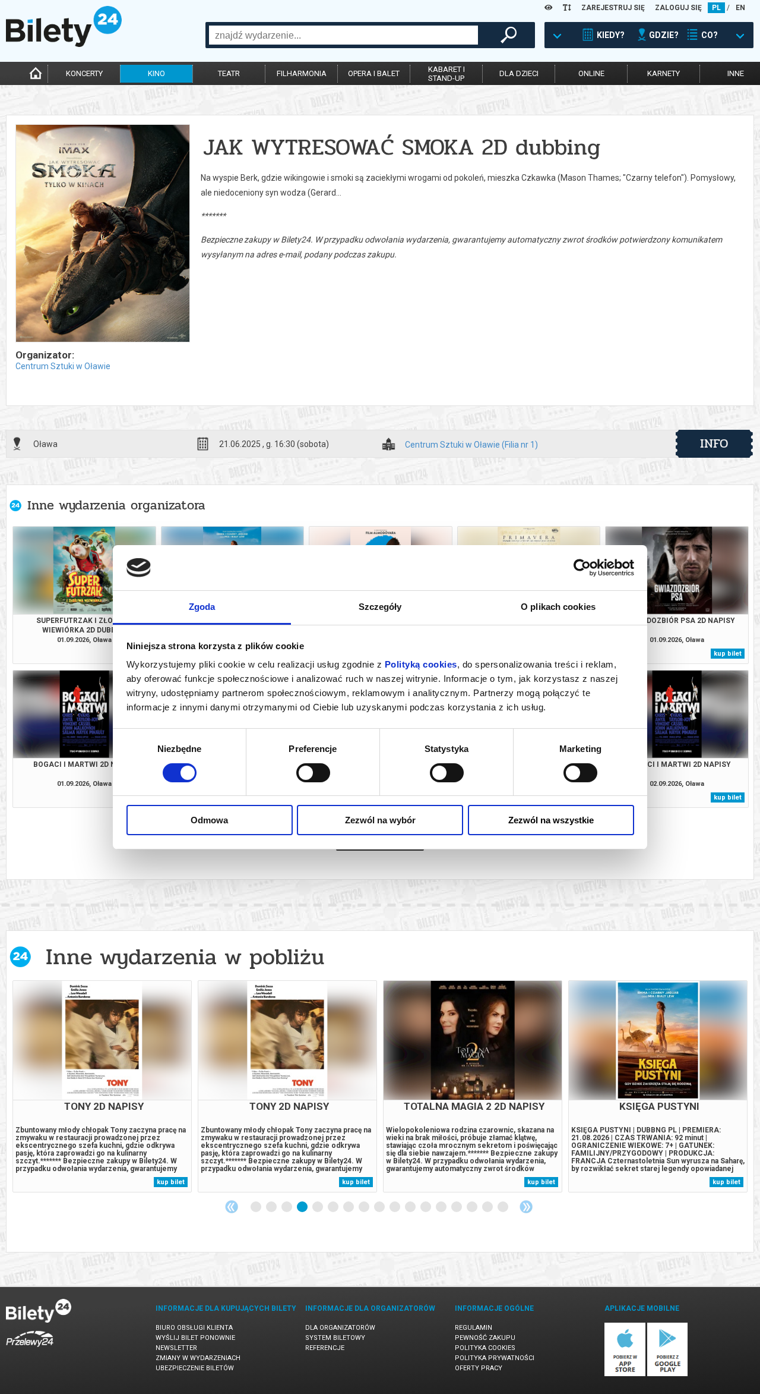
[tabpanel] (102, 1086)
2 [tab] (272, 1207)
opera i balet (374, 73)
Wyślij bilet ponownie (195, 1338)
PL (716, 8)
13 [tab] (442, 1207)
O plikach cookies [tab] (558, 607)
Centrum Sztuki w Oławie (62, 366)
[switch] (313, 772)
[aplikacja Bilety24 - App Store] (624, 1374)
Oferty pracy (478, 1368)
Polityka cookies (485, 1348)
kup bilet (728, 653)
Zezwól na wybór (380, 820)
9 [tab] (380, 1207)
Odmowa (209, 820)
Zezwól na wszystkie (551, 820)
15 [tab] (473, 1207)
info (714, 443)
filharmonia (302, 73)
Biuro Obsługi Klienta (194, 1328)
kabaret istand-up (446, 74)
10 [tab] (395, 1207)
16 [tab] (488, 1207)
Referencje (324, 1348)
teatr (229, 73)
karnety (663, 73)
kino (156, 73)
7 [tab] (349, 1207)
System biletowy (335, 1338)
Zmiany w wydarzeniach (198, 1358)
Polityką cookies (421, 664)
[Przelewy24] (29, 1349)
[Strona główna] (64, 44)
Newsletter (176, 1348)
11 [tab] (411, 1207)
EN (740, 8)
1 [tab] (256, 1207)
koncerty (84, 73)
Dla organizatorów (340, 1328)
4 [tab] (303, 1207)
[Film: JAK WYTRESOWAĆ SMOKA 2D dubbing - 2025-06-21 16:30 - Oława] (102, 234)
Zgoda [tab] (202, 607)
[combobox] (343, 35)
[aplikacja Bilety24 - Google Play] (667, 1374)
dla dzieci (519, 73)
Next (526, 1206)
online (591, 73)
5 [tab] (318, 1207)
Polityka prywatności (494, 1358)
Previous (231, 1206)
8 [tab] (364, 1207)
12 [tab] (426, 1207)
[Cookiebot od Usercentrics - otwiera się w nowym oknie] (582, 568)
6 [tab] (334, 1207)
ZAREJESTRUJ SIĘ (613, 8)
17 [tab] (503, 1207)
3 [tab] (287, 1207)
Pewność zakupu (485, 1338)
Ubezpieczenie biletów (195, 1368)
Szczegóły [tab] (380, 607)
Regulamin (473, 1328)
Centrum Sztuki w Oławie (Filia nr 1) (471, 444)
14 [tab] (457, 1207)
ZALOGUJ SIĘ (678, 8)
